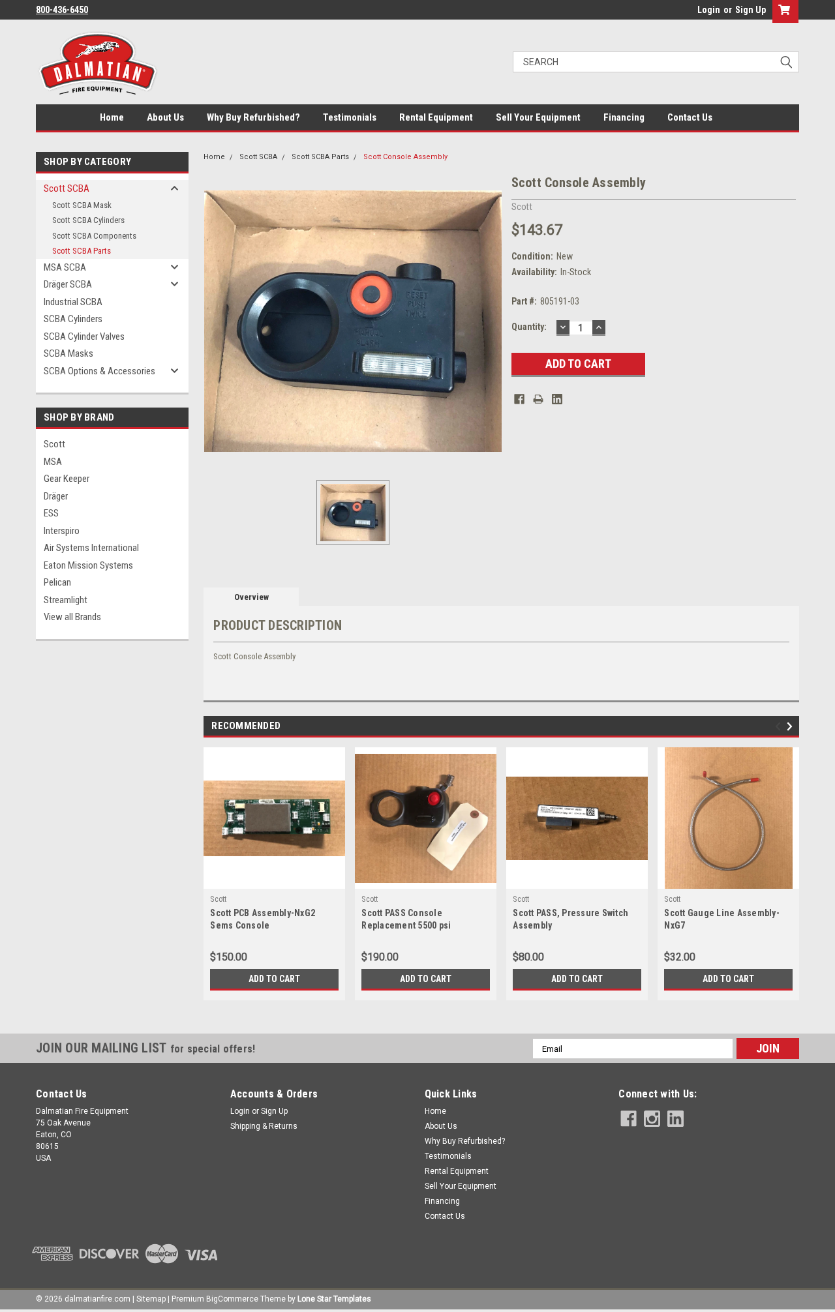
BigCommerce (232, 1299)
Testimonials (349, 117)
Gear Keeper (66, 479)
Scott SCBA (66, 188)
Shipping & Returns (263, 1126)
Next (792, 727)
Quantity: (529, 326)
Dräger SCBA (68, 284)
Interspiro (62, 531)
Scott (54, 444)
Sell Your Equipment (538, 117)
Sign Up (750, 10)
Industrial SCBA (73, 302)
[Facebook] (519, 399)
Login (708, 10)
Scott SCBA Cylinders (88, 220)
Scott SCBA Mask (82, 205)
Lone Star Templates (334, 1299)
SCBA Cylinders (73, 319)
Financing (624, 117)
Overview (251, 597)
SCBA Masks (68, 353)
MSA (53, 462)
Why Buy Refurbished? (253, 117)
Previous (780, 727)
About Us (165, 117)
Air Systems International (91, 548)
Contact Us (689, 117)
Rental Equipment (436, 117)
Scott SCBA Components (94, 236)
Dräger (56, 496)
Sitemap (151, 1299)
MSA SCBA (65, 267)
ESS (51, 513)
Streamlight (65, 600)
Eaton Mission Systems (88, 565)
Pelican (57, 582)
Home (112, 117)
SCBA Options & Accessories (99, 371)
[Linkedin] (557, 399)
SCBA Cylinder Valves (84, 336)
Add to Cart (274, 979)
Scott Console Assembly (405, 157)
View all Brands (72, 617)
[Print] (538, 399)
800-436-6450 (62, 10)
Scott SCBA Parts (81, 251)
